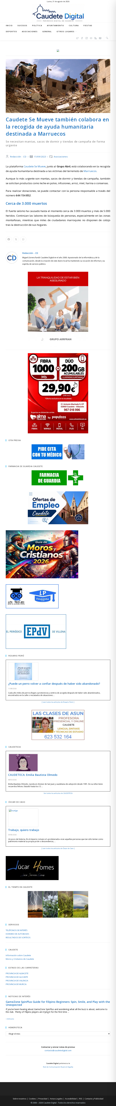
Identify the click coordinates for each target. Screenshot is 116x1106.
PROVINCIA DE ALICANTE (17, 977)
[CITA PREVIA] (58, 451)
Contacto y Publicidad (94, 1098)
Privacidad (42, 1098)
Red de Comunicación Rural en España (58, 1067)
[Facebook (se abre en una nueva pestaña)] (82, 37)
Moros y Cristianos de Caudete (20, 959)
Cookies (32, 1098)
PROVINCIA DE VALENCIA (17, 980)
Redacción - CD (18, 156)
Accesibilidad (71, 1098)
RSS (80, 1098)
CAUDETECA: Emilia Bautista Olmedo (32, 775)
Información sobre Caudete (18, 955)
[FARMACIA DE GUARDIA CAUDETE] (58, 477)
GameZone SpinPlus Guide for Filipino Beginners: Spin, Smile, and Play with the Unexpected (58, 1003)
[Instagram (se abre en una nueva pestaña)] (86, 37)
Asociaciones (61, 156)
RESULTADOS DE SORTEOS (18, 937)
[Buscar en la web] (107, 38)
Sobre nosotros (19, 1098)
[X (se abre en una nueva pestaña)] (77, 37)
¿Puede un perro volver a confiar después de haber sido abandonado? (54, 683)
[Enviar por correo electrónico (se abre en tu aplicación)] (100, 37)
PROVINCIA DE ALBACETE (17, 973)
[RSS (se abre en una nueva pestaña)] (95, 37)
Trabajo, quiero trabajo (23, 830)
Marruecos (90, 171)
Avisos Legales (56, 1098)
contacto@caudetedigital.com (58, 1050)
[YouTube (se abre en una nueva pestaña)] (91, 37)
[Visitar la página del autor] (12, 257)
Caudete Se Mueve (35, 166)
